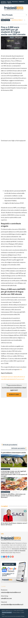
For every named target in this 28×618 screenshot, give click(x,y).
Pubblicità (21, 1)
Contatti (9, 1)
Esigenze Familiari (9, 18)
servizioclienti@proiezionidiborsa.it (12, 604)
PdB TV (9, 2)
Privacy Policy (16, 612)
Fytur (23, 616)
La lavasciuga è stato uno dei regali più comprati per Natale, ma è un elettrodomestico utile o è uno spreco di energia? (14, 473)
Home (2, 18)
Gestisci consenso (7, 612)
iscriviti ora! (14, 394)
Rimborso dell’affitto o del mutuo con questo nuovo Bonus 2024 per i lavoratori (13, 495)
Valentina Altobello (17, 20)
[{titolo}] (14, 11)
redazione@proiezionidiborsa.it (11, 592)
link (21, 369)
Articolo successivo (18, 448)
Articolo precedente (10, 445)
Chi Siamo (3, 1)
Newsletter (4, 2)
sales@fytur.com (6, 598)
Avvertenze (15, 1)
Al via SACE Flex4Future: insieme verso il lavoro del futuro (14, 524)
